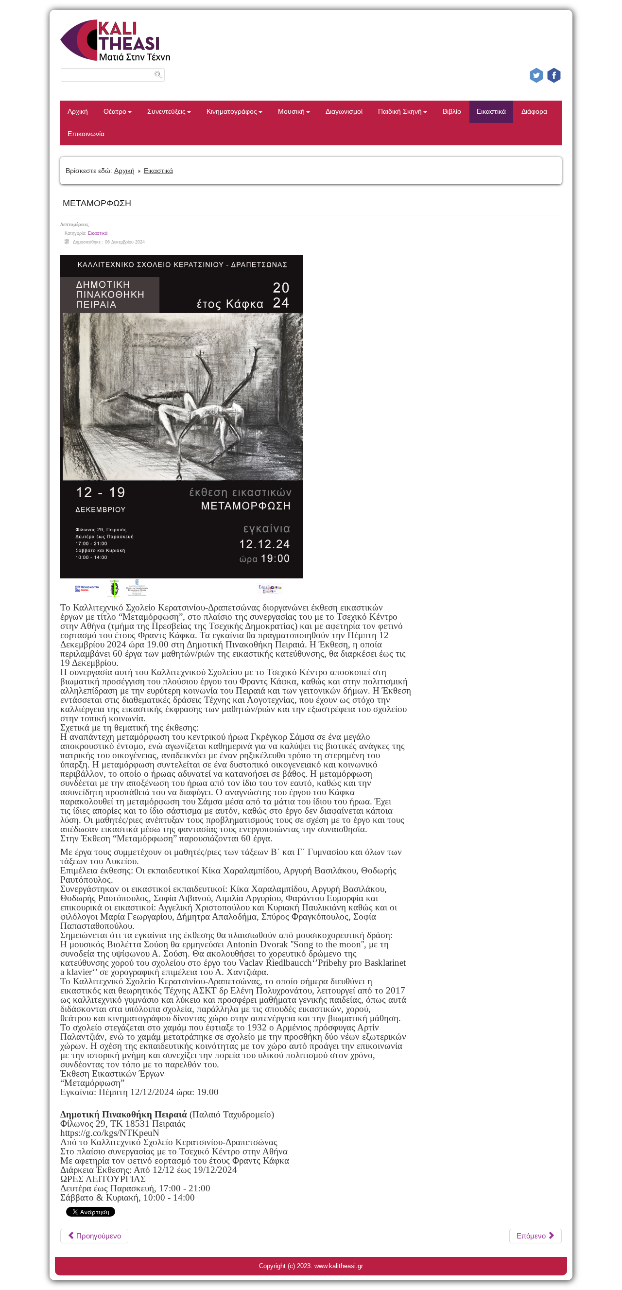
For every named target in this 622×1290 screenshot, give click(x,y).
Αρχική (78, 111)
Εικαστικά (491, 111)
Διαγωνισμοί (344, 111)
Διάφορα (534, 111)
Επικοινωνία (86, 134)
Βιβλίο (452, 111)
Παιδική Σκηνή (400, 111)
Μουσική (291, 111)
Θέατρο (115, 111)
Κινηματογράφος (232, 111)
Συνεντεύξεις (166, 111)
